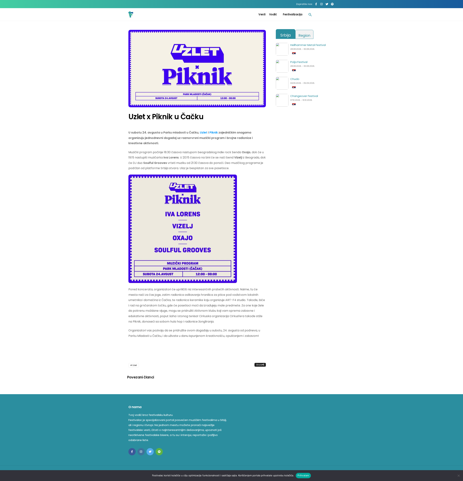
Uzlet (203, 132)
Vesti (262, 14)
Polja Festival (298, 62)
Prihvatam (303, 475)
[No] (458, 475)
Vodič (273, 14)
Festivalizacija (292, 14)
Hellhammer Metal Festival (308, 45)
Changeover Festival (304, 96)
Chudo (294, 79)
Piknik (213, 132)
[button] (310, 14)
